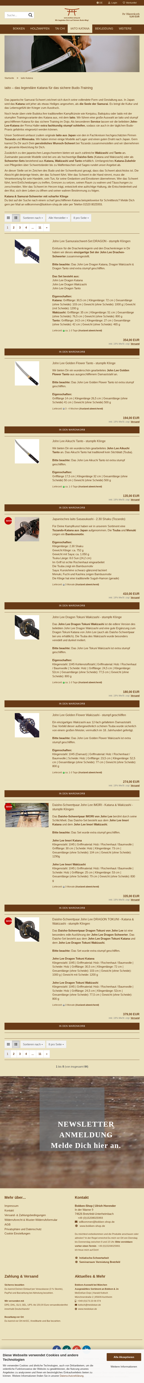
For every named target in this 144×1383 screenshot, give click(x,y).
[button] (99, 3)
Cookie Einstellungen (17, 1233)
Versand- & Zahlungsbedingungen (25, 1215)
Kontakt (9, 1210)
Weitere (125, 28)
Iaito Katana (79, 28)
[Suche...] (30, 15)
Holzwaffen (40, 28)
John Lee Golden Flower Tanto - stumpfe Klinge (84, 363)
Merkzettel (131, 2)
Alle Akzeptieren (124, 1357)
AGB (7, 1224)
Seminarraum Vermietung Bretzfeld (99, 1262)
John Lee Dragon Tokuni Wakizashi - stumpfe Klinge (87, 617)
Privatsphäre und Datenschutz (23, 1229)
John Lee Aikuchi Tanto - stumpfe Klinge (79, 441)
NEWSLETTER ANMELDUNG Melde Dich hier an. (86, 1135)
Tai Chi (60, 28)
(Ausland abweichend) (90, 330)
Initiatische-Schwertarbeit (94, 1257)
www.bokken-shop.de (92, 1225)
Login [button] (113, 2)
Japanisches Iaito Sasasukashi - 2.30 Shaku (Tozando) (88, 519)
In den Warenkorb (72, 352)
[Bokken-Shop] (72, 15)
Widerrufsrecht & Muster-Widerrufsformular (30, 1219)
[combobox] (32, 218)
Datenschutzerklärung (71, 1375)
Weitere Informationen (124, 1366)
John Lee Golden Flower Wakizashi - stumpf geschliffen (89, 715)
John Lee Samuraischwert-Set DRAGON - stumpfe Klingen (91, 241)
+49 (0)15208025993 (90, 1217)
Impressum (11, 1205)
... (33, 227)
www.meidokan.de (87, 1309)
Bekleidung (104, 28)
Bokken (19, 28)
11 (39, 227)
